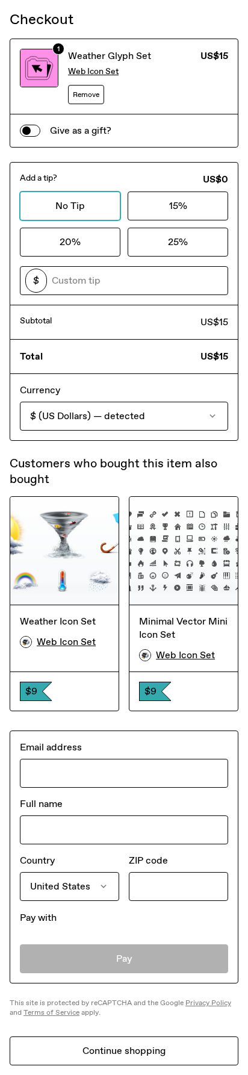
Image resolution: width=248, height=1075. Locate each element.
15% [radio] (178, 205)
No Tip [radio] (70, 205)
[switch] (30, 131)
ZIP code (148, 860)
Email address (51, 747)
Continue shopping (124, 1050)
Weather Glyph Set (109, 55)
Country (37, 860)
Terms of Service (51, 1012)
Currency (40, 390)
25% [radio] (178, 242)
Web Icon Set (93, 71)
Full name (41, 803)
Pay (124, 958)
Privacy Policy (208, 1003)
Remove (86, 94)
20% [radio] (70, 242)
